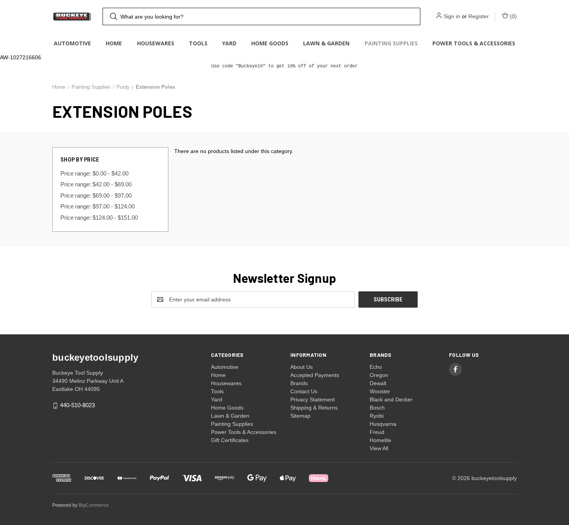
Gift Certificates (230, 440)
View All (379, 448)
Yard (229, 43)
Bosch (377, 408)
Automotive (72, 43)
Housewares (155, 43)
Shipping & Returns (314, 408)
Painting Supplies (391, 43)
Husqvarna (383, 424)
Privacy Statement (312, 399)
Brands (299, 383)
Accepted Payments (314, 375)
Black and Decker (391, 399)
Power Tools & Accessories (473, 43)
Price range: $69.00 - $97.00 (96, 195)
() (512, 16)
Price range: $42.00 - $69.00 (96, 184)
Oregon (379, 375)
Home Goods (269, 43)
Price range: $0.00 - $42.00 (94, 173)
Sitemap (300, 416)
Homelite (380, 440)
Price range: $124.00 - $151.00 (99, 217)
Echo (376, 367)
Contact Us (303, 391)
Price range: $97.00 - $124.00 (97, 206)
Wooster (380, 391)
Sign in (452, 16)
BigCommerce (94, 505)
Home (114, 43)
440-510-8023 (77, 405)
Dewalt (378, 383)
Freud (377, 432)
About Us (301, 367)
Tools (198, 43)
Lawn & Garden (326, 43)
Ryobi (377, 416)
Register (478, 16)
